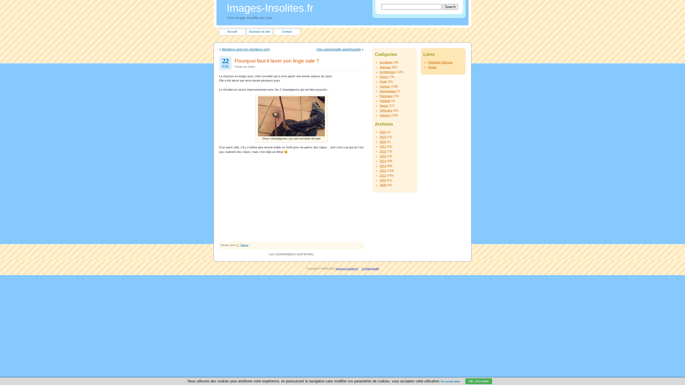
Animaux (385, 67)
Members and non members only (246, 49)
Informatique (388, 91)
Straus (432, 67)
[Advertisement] (291, 201)
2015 (383, 156)
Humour (385, 86)
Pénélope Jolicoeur (440, 62)
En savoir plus (450, 381)
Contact (287, 31)
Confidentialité (370, 268)
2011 (383, 175)
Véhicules (386, 110)
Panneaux (386, 96)
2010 (383, 180)
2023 (383, 136)
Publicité (385, 100)
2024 (383, 132)
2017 (383, 146)
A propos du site (259, 31)
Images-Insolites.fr (270, 8)
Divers (244, 245)
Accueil (232, 31)
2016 (383, 151)
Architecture (387, 72)
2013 (383, 165)
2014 (383, 161)
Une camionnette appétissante (339, 49)
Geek (383, 81)
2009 (383, 185)
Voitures (385, 115)
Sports (384, 105)
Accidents (386, 62)
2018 (383, 141)
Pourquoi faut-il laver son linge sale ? (277, 61)
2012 (383, 170)
